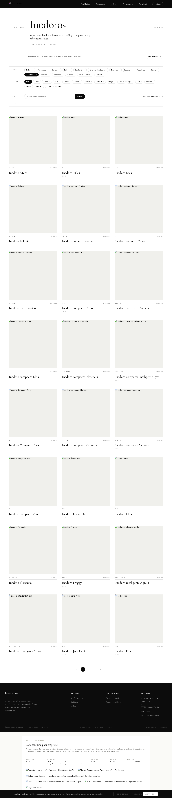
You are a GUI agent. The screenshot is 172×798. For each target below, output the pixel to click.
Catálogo (113, 4)
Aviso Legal (85, 727)
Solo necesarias (122, 794)
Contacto (157, 4)
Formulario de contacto (150, 715)
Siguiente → (98, 669)
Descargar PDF (153, 56)
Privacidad (98, 727)
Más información (96, 794)
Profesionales (128, 4)
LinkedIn (163, 727)
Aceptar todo (150, 794)
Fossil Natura (85, 4)
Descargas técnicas (113, 698)
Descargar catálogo (113, 702)
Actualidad (143, 4)
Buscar (79, 96)
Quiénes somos (77, 698)
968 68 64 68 (146, 711)
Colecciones (100, 4)
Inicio (32, 44)
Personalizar (137, 794)
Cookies (110, 727)
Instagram (151, 727)
